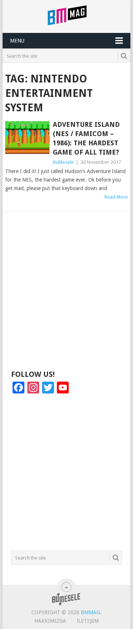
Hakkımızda (50, 621)
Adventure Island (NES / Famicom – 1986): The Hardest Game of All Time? (86, 138)
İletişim (88, 621)
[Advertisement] (66, 292)
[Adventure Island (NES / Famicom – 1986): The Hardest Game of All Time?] (27, 137)
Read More (116, 197)
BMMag (90, 612)
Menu (17, 41)
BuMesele (63, 162)
